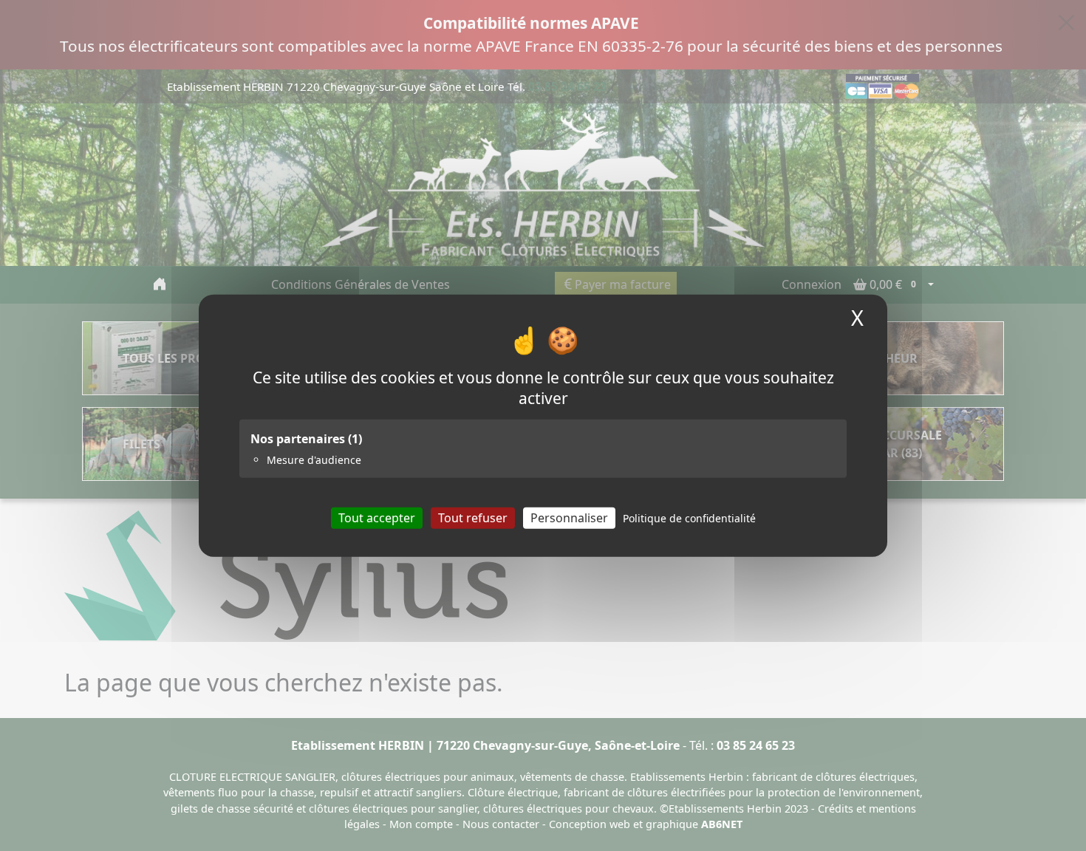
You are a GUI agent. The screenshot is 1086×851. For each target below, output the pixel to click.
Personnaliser (569, 517)
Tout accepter (376, 517)
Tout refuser (473, 517)
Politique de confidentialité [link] (689, 517)
